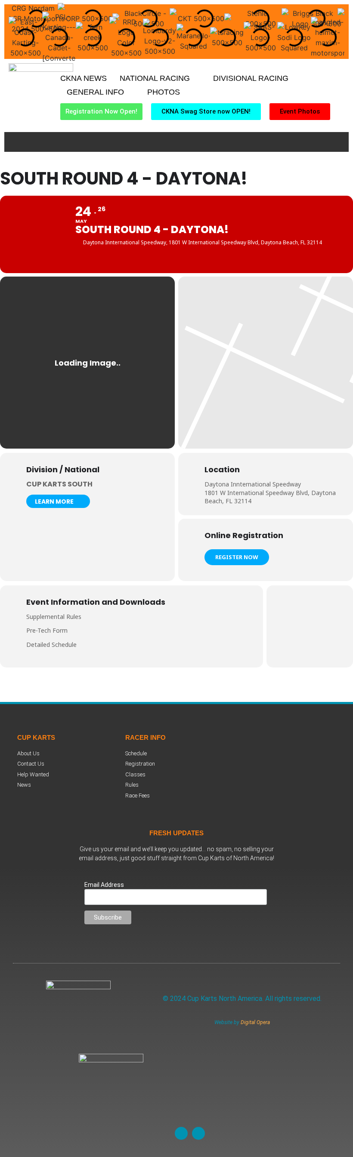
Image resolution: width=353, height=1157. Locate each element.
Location (222, 470)
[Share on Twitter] (310, 626)
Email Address (104, 885)
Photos (163, 92)
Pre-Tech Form (47, 630)
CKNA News (83, 78)
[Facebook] (181, 1133)
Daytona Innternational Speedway (252, 484)
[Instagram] (198, 1133)
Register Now (236, 557)
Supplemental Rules (53, 616)
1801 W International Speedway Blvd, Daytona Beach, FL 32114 (270, 497)
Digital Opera (255, 1022)
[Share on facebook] (288, 626)
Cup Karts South (59, 484)
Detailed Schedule (51, 644)
